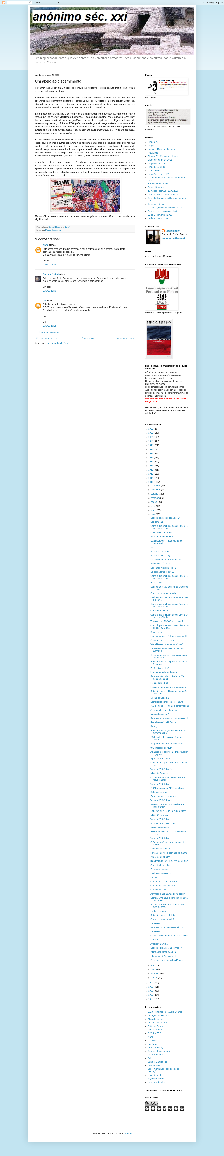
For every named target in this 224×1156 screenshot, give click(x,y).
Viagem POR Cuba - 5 (161, 769)
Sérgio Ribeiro (172, 231)
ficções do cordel (156, 1078)
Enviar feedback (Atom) (58, 343)
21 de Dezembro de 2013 (160, 215)
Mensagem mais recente (47, 338)
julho (153, 506)
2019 (151, 445)
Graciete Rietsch (51, 274)
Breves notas (156, 632)
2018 (151, 449)
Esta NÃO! (155, 923)
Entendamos (156, 582)
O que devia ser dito (160, 865)
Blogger (128, 1133)
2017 (151, 453)
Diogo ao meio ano (157, 163)
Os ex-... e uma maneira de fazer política (169, 935)
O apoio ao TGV (158, 889)
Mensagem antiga (125, 338)
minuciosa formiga (156, 1082)
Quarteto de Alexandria (159, 1051)
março (154, 969)
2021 (151, 437)
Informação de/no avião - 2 (163, 952)
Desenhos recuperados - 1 (163, 568)
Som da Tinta (154, 1065)
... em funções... (155, 170)
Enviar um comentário (49, 332)
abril (153, 965)
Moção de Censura (159, 698)
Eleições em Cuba (159, 683)
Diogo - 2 (152, 145)
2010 (151, 482)
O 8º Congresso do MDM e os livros (167, 788)
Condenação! (156, 522)
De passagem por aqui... (162, 572)
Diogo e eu (153, 142)
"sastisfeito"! (153, 153)
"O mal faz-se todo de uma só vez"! (166, 644)
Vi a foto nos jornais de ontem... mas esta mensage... (167, 905)
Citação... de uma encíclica (163, 640)
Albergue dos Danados (159, 1015)
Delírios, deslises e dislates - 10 (165, 518)
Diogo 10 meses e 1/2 (158, 174)
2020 (151, 441)
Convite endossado (159, 610)
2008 (151, 987)
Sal (149, 1058)
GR (44, 300)
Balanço (154, 726)
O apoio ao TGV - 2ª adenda (163, 881)
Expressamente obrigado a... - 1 (165, 796)
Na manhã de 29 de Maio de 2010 (166, 560)
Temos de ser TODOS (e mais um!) (166, 621)
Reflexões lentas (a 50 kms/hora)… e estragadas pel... (168, 731)
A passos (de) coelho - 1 (161, 758)
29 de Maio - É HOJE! (160, 564)
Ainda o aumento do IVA (161, 536)
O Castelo (152, 1040)
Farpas (153, 877)
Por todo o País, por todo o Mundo (166, 960)
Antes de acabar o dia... (161, 551)
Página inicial (88, 338)
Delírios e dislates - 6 (160, 849)
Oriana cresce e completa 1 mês (163, 211)
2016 (151, 457)
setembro (155, 498)
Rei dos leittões (155, 1055)
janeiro (154, 977)
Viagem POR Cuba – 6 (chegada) (166, 743)
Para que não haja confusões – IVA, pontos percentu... (167, 677)
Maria (45, 245)
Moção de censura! (159, 714)
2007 (151, 991)
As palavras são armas (159, 1022)
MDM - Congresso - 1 (160, 815)
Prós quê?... (156, 939)
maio (153, 514)
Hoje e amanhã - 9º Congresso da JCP (168, 636)
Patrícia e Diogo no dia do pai (162, 149)
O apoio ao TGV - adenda (162, 885)
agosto (154, 502)
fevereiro (155, 973)
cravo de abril (154, 1075)
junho (154, 510)
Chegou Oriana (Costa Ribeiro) (163, 194)
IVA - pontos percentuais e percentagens (169, 706)
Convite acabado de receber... (164, 593)
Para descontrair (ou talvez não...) (166, 927)
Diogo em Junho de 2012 (160, 160)
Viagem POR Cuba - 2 (161, 819)
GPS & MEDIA (154, 1033)
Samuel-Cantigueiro (157, 1062)
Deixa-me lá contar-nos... (162, 532)
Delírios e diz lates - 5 (160, 873)
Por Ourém (153, 1044)
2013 (151, 470)
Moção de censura (53, 230)
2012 (151, 474)
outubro (155, 494)
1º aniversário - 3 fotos (158, 184)
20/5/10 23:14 (49, 326)
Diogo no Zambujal (157, 167)
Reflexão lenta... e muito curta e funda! (168, 811)
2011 (151, 478)
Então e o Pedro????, (158, 218)
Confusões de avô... (157, 204)
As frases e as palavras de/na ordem (167, 894)
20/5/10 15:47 (49, 265)
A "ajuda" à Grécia (159, 944)
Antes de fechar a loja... (161, 555)
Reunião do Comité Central (163, 722)
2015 (151, 461)
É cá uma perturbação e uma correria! (168, 687)
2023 (151, 429)
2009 (151, 982)
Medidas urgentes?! (159, 827)
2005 (151, 999)
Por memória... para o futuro (163, 823)
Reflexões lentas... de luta (162, 915)
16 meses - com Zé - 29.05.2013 (163, 191)
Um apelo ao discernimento (163, 672)
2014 (151, 465)
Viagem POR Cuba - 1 (161, 838)
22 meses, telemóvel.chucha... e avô (165, 208)
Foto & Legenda (155, 1030)
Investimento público (160, 857)
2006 (151, 995)
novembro (156, 490)
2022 (151, 433)
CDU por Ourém (155, 1026)
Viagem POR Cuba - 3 (161, 800)
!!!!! (151, 547)
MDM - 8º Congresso (160, 773)
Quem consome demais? (162, 919)
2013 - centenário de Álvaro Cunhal (165, 1012)
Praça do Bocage (156, 1047)
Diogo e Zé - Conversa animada (163, 156)
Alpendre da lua (155, 1019)
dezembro (156, 485)
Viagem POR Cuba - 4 (161, 784)
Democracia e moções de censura (166, 702)
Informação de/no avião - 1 (163, 956)
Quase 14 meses (156, 187)
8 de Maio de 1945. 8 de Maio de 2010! (169, 861)
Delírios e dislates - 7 (160, 792)
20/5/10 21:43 (49, 291)
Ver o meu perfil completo (174, 238)
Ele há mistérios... (158, 911)
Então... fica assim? (159, 668)
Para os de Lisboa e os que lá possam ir (169, 718)
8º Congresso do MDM (161, 748)
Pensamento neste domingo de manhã (168, 853)
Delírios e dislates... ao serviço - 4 (166, 948)
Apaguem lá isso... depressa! (164, 710)
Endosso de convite (159, 869)
